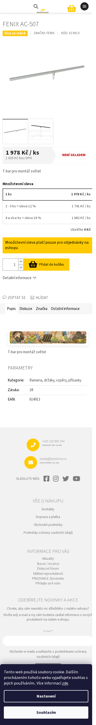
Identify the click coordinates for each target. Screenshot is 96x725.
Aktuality (48, 558)
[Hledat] (35, 6)
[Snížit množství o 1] (20, 267)
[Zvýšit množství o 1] (20, 262)
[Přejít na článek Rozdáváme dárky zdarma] (48, 337)
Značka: (44, 33)
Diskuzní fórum (48, 568)
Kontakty (48, 509)
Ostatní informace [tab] (65, 308)
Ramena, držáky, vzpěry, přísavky (55, 380)
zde (65, 683)
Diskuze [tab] (25, 308)
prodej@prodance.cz (53, 460)
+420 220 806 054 (53, 443)
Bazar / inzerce (48, 564)
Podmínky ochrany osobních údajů (48, 532)
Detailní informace (17, 278)
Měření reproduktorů (48, 573)
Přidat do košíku (51, 264)
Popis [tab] (11, 308)
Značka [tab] (41, 308)
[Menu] (84, 6)
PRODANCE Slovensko (48, 578)
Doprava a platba (48, 517)
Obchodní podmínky (48, 525)
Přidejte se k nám (48, 583)
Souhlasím (46, 712)
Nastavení (46, 696)
